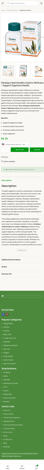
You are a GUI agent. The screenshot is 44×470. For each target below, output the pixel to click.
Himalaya (4, 157)
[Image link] (22, 300)
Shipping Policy (9, 421)
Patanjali (6, 379)
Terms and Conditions (11, 417)
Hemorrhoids (8, 360)
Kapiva (5, 390)
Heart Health (8, 356)
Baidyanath (7, 394)
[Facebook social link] (3, 314)
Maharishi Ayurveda (10, 383)
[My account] (41, 3)
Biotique (6, 401)
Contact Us (7, 439)
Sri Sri (5, 387)
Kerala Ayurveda (9, 398)
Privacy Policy (8, 414)
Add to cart (20, 150)
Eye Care (6, 349)
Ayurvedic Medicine (12, 10)
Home (3, 10)
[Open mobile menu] (3, 3)
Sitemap (6, 447)
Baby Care (7, 334)
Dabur (5, 376)
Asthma (6, 331)
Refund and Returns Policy (13, 425)
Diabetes (6, 342)
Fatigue (6, 352)
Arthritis (6, 327)
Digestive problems (25, 10)
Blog (5, 443)
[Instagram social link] (7, 314)
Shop (5, 436)
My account (7, 432)
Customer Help (9, 428)
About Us (6, 410)
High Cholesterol (9, 363)
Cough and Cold (9, 338)
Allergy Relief (8, 323)
